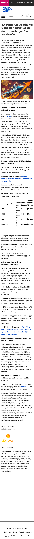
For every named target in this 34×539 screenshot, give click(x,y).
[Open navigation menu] (3, 16)
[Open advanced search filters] (26, 16)
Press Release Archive (20, 528)
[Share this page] (31, 16)
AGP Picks (4, 3)
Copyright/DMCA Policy (11, 536)
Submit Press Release (10, 532)
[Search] (22, 16)
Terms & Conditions (25, 532)
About (9, 528)
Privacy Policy (26, 536)
